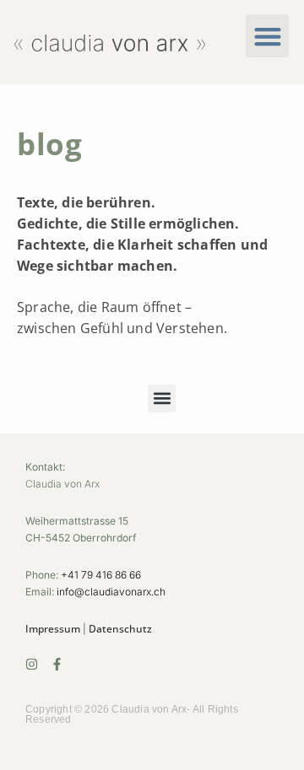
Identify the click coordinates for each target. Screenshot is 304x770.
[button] (267, 35)
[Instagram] (31, 664)
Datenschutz (120, 629)
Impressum (52, 629)
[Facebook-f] (57, 664)
